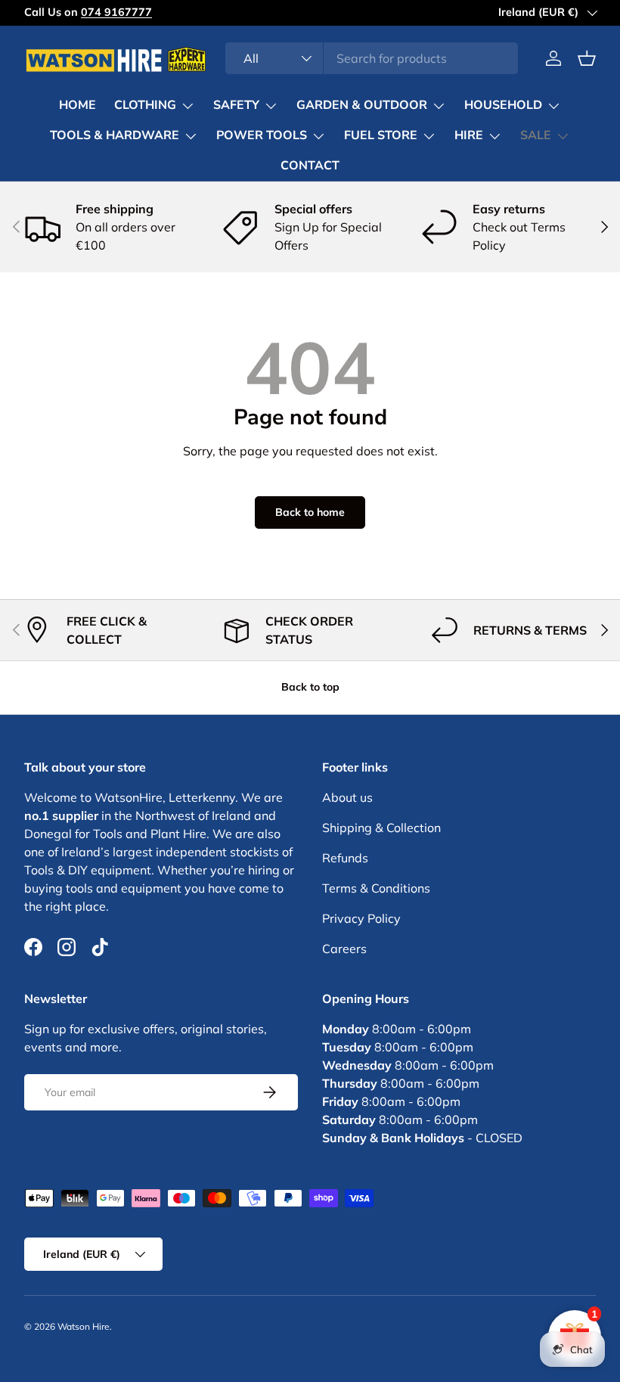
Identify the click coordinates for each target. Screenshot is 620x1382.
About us (347, 797)
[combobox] (371, 58)
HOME (77, 105)
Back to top (310, 687)
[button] (586, 58)
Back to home (310, 512)
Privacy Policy (361, 918)
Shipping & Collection (381, 827)
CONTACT (310, 165)
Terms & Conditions (376, 888)
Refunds (345, 857)
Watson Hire (83, 1326)
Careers (344, 948)
